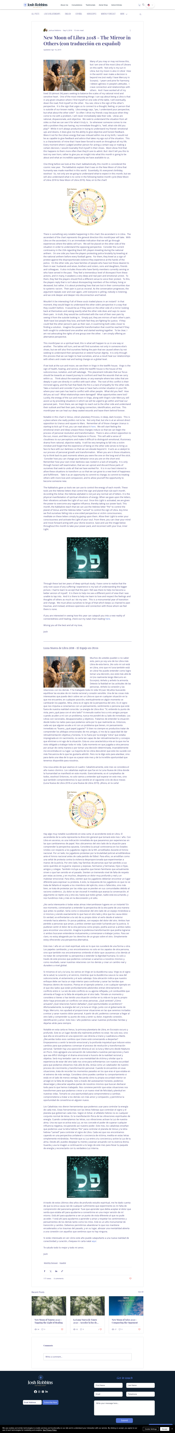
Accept (164, 1429)
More (122, 14)
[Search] (143, 4)
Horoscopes (91, 14)
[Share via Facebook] (44, 1271)
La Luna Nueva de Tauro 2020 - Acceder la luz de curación (85, 1321)
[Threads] (42, 1391)
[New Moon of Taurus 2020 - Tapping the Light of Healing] (49, 1305)
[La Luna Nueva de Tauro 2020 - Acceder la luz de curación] (87, 1305)
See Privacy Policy (50, 1430)
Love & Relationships (52, 14)
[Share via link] (62, 1271)
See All (140, 1292)
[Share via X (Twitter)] (50, 1271)
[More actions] (130, 30)
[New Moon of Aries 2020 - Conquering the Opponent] (126, 1305)
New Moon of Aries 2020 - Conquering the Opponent (125, 1321)
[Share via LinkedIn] (56, 1271)
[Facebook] (35, 1391)
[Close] (172, 1429)
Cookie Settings (151, 1429)
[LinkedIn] (46, 1391)
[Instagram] (39, 1391)
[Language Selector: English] (150, 5)
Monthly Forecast (108, 14)
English (68, 14)
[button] (139, 5)
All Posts (35, 14)
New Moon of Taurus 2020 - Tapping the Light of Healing (49, 1321)
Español (79, 14)
